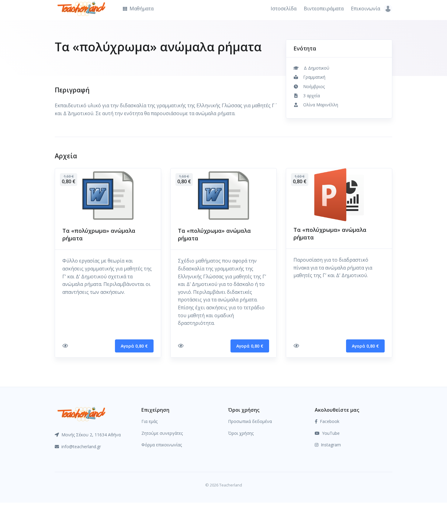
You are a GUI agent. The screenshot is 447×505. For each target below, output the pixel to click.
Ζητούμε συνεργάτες (162, 433)
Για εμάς (149, 421)
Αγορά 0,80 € (134, 346)
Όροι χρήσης (241, 433)
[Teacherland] (81, 413)
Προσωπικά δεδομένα (250, 421)
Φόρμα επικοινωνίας (161, 445)
